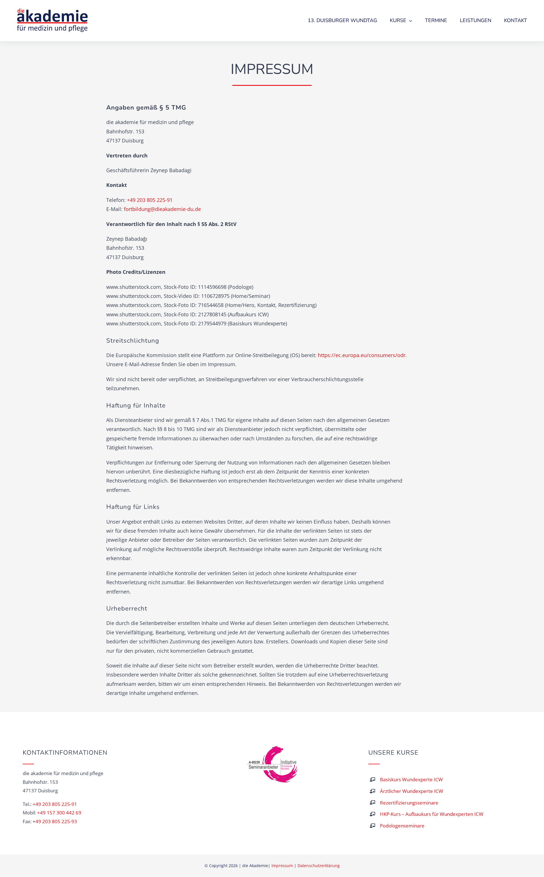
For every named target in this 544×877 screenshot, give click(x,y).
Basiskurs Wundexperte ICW (411, 779)
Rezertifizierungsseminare (409, 802)
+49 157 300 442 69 (59, 812)
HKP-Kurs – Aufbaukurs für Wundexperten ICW (431, 814)
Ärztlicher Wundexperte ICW (411, 791)
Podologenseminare (402, 825)
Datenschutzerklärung (319, 865)
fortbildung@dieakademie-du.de (162, 209)
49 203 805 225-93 (56, 821)
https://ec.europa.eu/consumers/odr (361, 355)
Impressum (282, 865)
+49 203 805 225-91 (150, 200)
